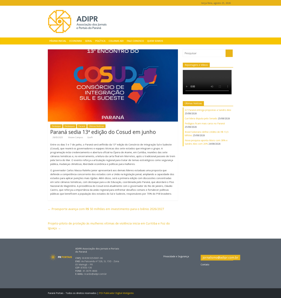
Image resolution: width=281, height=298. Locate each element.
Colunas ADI (116, 40)
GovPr (90, 137)
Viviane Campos (75, 137)
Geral (88, 40)
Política (100, 40)
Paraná (82, 126)
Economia (75, 40)
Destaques (70, 126)
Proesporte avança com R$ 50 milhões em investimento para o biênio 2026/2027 (106, 209)
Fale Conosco (135, 40)
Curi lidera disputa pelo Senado (201, 118)
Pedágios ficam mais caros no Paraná (205, 123)
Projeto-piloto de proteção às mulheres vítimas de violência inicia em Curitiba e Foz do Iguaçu (109, 225)
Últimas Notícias (96, 126)
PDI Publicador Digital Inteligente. (116, 293)
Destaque (56, 126)
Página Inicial (57, 40)
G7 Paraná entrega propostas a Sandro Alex (208, 110)
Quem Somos (155, 40)
